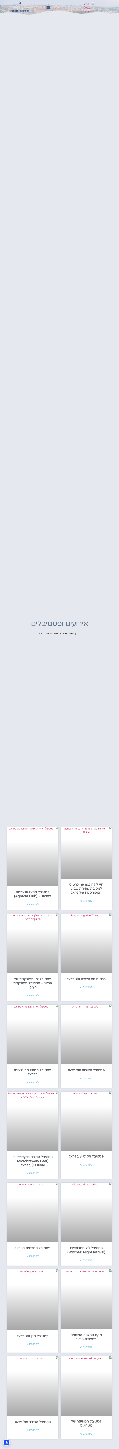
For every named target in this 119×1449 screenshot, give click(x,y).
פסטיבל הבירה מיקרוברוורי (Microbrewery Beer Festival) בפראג (33, 1161)
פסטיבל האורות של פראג (86, 1070)
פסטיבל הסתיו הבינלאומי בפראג (32, 1072)
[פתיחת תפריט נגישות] (6, 1442)
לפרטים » (86, 901)
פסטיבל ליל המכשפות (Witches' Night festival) (86, 1250)
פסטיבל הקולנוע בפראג (86, 1156)
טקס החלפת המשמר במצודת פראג (86, 1337)
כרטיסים (25, 11)
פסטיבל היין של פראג (32, 1336)
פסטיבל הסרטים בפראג (32, 1248)
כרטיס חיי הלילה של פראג (86, 979)
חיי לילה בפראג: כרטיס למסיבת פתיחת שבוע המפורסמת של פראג (86, 889)
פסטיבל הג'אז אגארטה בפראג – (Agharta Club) (32, 894)
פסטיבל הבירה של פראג (33, 1422)
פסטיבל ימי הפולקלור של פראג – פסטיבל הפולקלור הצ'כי (32, 983)
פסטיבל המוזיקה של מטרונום (86, 1423)
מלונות (14, 11)
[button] (48, 8)
